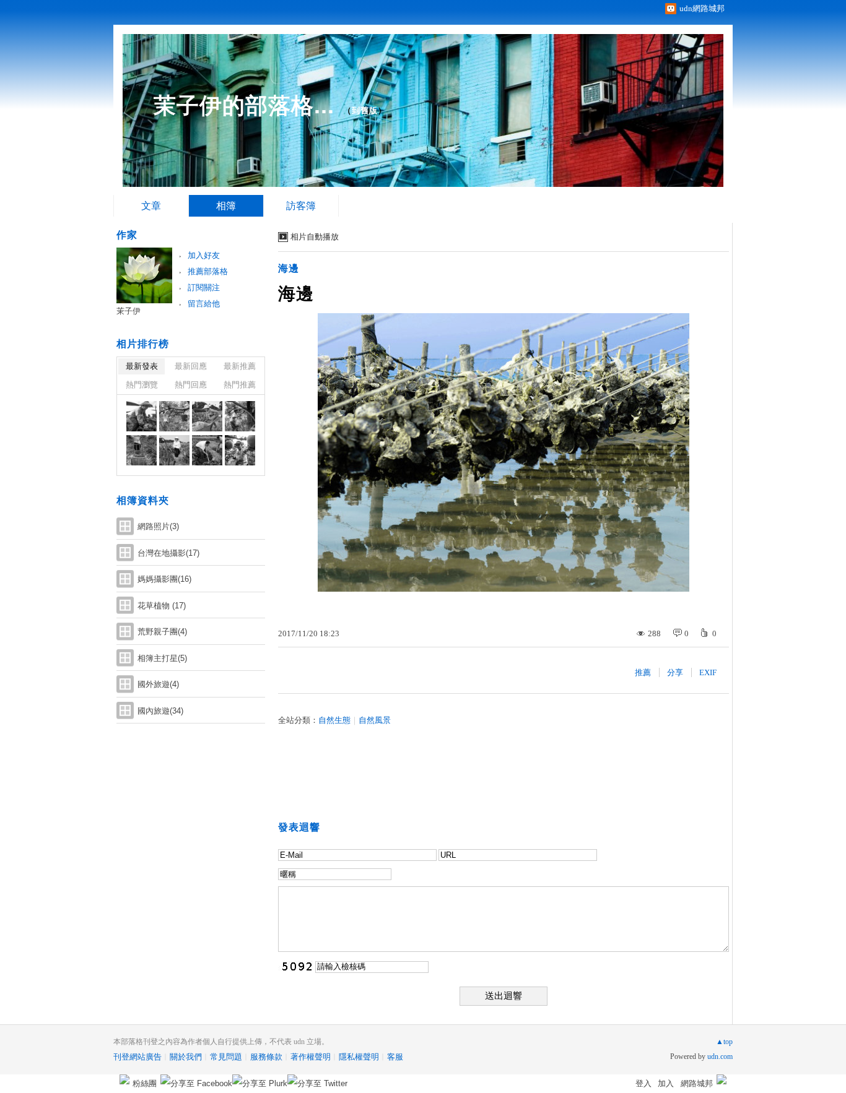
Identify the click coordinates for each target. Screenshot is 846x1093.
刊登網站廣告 (137, 1056)
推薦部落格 (208, 271)
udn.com (720, 1056)
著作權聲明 (310, 1056)
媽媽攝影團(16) (164, 579)
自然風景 (375, 720)
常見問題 (226, 1056)
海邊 (288, 268)
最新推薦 (240, 366)
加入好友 (204, 255)
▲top (724, 1041)
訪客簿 (301, 206)
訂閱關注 (204, 287)
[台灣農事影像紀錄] (141, 416)
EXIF (708, 672)
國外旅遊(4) (158, 684)
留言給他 (204, 303)
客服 (395, 1056)
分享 (675, 672)
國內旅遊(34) (160, 710)
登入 (643, 1083)
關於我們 (186, 1056)
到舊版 (365, 110)
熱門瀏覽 (142, 384)
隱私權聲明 (359, 1056)
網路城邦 (697, 1083)
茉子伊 (128, 311)
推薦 (643, 672)
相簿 (226, 206)
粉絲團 (145, 1083)
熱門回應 (191, 384)
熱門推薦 (240, 384)
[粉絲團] (124, 1079)
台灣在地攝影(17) (168, 553)
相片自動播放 (314, 236)
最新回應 (191, 366)
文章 (151, 206)
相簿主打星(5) (162, 658)
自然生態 (334, 720)
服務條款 (266, 1056)
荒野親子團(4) (162, 631)
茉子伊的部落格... (244, 105)
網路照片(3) (158, 526)
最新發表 (142, 366)
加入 (666, 1083)
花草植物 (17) (161, 605)
